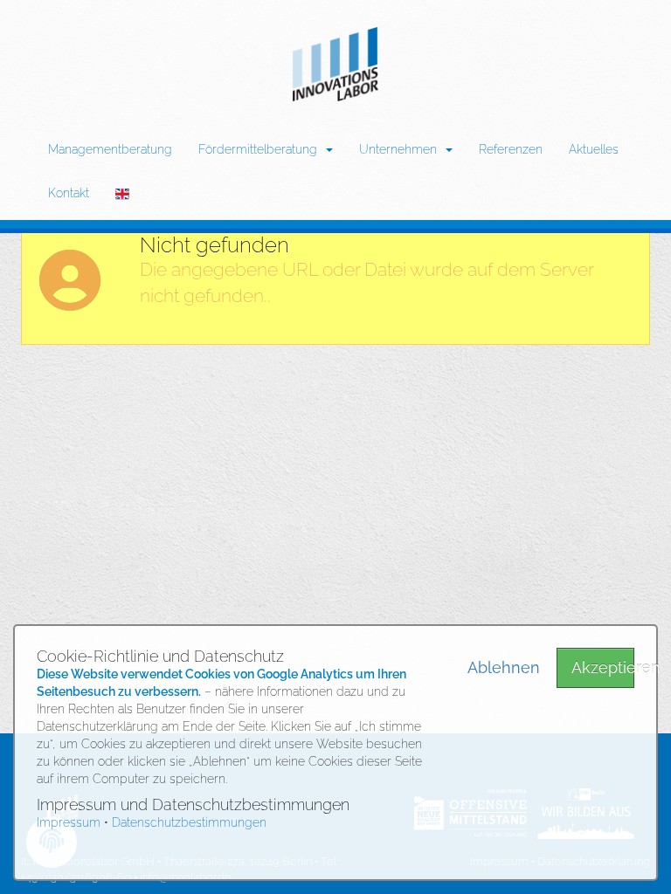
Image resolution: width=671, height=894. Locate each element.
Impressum (68, 822)
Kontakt (68, 193)
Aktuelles (594, 149)
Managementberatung (110, 149)
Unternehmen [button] (401, 149)
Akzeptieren (602, 667)
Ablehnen (498, 667)
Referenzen (511, 149)
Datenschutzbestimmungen (189, 822)
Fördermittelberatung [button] (261, 149)
